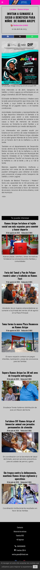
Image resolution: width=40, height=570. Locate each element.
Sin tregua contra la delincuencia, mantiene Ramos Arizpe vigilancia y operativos (20, 476)
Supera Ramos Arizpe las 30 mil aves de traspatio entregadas (20, 374)
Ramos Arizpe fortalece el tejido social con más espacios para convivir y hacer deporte (20, 226)
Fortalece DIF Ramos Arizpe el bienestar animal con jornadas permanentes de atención (20, 424)
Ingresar (21, 539)
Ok (35, 567)
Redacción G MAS (20, 25)
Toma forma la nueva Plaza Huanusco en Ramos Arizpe (20, 325)
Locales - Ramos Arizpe (19, 9)
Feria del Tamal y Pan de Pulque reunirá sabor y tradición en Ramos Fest (20, 275)
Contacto (20, 527)
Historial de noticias (20, 531)
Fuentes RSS (20, 535)
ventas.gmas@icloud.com (20, 554)
